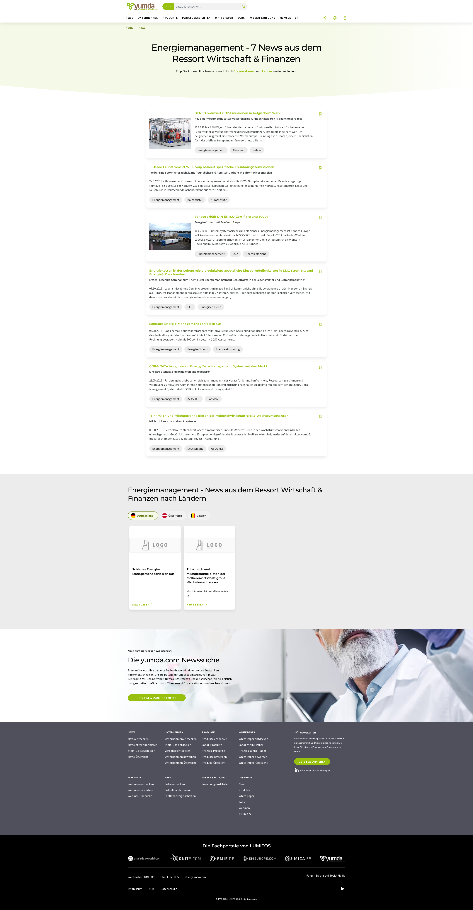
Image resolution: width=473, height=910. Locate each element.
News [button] (129, 17)
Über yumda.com (195, 877)
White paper (246, 796)
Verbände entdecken (177, 750)
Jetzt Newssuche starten (157, 698)
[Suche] (243, 7)
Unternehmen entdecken (181, 739)
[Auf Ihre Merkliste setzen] (320, 114)
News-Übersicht (138, 757)
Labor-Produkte (212, 745)
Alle (167, 6)
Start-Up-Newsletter (141, 750)
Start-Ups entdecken (178, 745)
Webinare (245, 808)
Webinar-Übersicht (140, 796)
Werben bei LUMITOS (141, 877)
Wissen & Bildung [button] (262, 17)
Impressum (135, 889)
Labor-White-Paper (251, 745)
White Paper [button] (224, 17)
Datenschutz (169, 889)
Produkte (245, 790)
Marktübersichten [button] (196, 17)
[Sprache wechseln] (334, 18)
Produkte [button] (170, 17)
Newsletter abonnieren (142, 745)
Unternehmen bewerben (180, 757)
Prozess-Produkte (213, 750)
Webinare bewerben (140, 790)
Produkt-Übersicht (214, 762)
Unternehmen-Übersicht (180, 762)
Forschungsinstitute (215, 784)
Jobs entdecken (175, 784)
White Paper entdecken (253, 739)
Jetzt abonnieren (312, 761)
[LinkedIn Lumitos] (342, 889)
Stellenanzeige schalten (180, 796)
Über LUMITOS (169, 877)
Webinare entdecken (141, 784)
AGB (151, 889)
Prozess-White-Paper (252, 750)
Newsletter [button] (289, 17)
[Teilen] (324, 18)
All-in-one (245, 814)
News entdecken (138, 739)
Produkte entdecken (214, 739)
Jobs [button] (241, 17)
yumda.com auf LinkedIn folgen (314, 770)
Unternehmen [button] (148, 17)
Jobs (242, 802)
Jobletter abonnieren (178, 790)
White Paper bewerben (253, 757)
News (242, 784)
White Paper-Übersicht (253, 762)
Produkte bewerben (214, 757)
